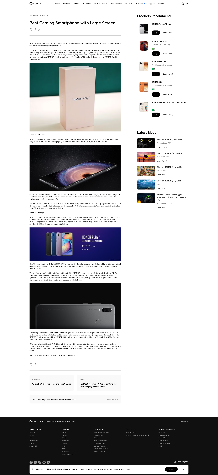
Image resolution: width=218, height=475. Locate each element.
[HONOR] (35, 421)
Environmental (98, 435)
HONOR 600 (157, 82)
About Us (32, 432)
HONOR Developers (165, 443)
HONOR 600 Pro (159, 62)
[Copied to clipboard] (39, 29)
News (31, 438)
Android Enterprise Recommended (137, 435)
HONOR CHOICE (100, 4)
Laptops (66, 4)
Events (32, 435)
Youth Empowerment (100, 440)
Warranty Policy (131, 432)
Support (152, 4)
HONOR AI (140, 4)
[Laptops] (71, 3)
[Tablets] (80, 3)
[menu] (187, 3)
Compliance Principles (101, 449)
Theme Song (34, 440)
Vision (64, 449)
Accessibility (33, 446)
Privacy (96, 438)
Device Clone (163, 438)
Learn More (167, 33)
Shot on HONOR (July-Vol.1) (169, 181)
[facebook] (35, 29)
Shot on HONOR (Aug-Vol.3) (169, 153)
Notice (32, 443)
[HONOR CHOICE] (108, 3)
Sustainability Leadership (102, 432)
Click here (125, 469)
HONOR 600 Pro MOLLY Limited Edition (169, 102)
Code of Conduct (99, 443)
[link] (31, 462)
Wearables (87, 4)
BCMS (160, 446)
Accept (171, 469)
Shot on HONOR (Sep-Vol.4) (169, 140)
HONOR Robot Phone (161, 24)
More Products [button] (116, 4)
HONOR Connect (164, 435)
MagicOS (128, 4)
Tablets (76, 4)
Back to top (183, 421)
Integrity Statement (100, 446)
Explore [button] (161, 4)
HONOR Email (163, 440)
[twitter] (31, 29)
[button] (156, 32)
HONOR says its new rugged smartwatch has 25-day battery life (171, 197)
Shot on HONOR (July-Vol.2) (169, 167)
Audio (64, 446)
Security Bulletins (99, 451)
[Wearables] (92, 3)
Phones (57, 4)
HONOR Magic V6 (159, 41)
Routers (64, 443)
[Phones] (61, 3)
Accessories (66, 451)
